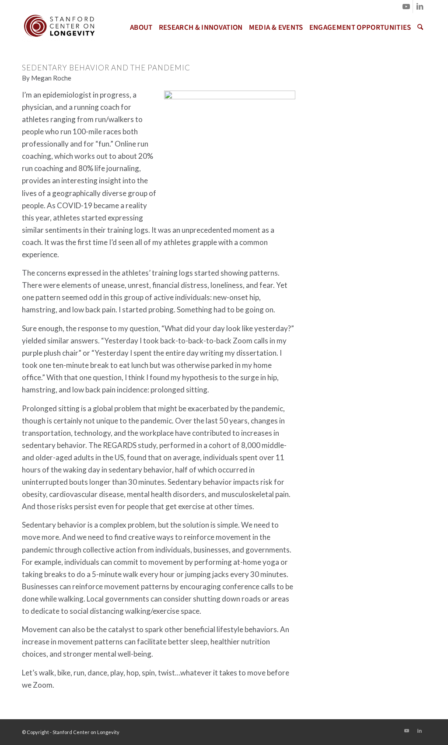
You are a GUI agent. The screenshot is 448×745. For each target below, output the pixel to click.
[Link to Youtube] (406, 6)
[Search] (420, 27)
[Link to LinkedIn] (419, 6)
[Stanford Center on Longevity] (58, 27)
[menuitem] (141, 27)
